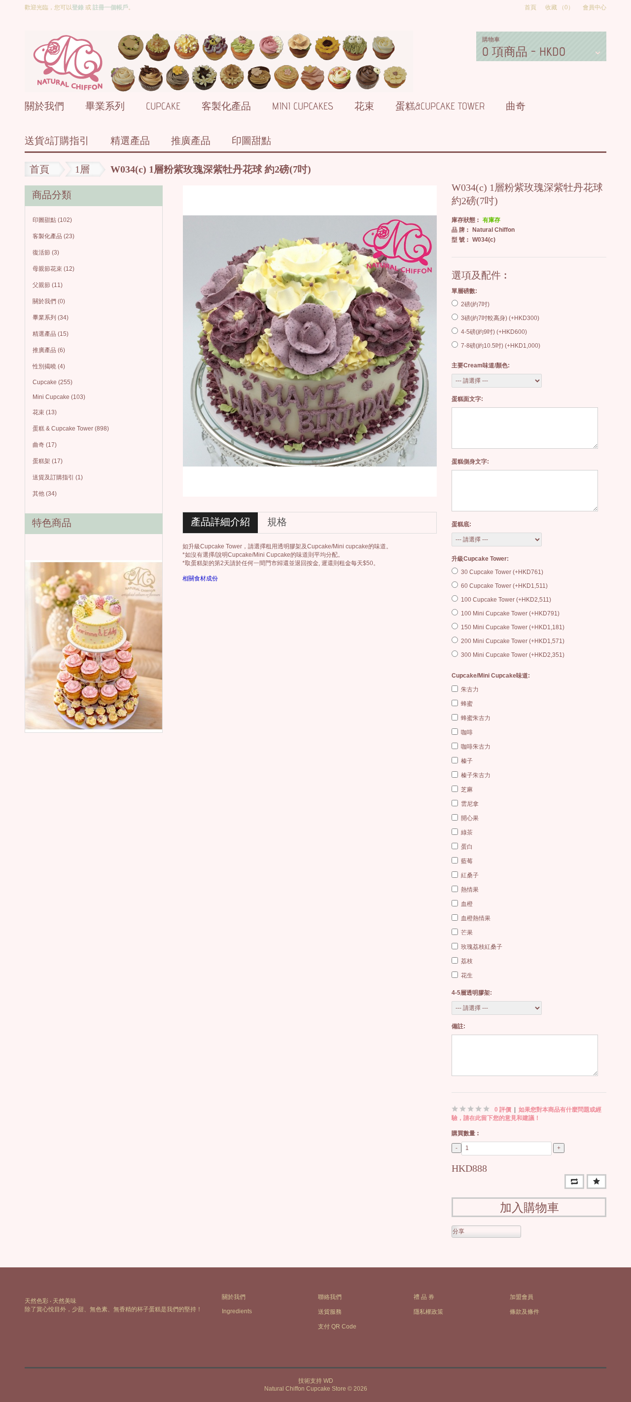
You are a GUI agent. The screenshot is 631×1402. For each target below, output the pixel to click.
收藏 (596, 1181)
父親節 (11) (48, 285)
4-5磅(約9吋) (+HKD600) (494, 331)
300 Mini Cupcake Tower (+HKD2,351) (512, 654)
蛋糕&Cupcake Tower (440, 106)
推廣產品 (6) (49, 350)
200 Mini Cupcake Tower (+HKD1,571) (512, 641)
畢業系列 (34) (51, 317)
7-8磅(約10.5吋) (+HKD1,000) (500, 345)
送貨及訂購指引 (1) (58, 477)
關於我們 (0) (49, 301)
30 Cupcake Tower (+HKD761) (502, 572)
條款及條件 (524, 1311)
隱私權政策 (428, 1311)
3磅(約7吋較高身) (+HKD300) (500, 318)
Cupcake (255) (52, 382)
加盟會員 (521, 1297)
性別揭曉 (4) (49, 366)
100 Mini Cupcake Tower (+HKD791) (510, 613)
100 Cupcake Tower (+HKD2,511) (506, 599)
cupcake (163, 106)
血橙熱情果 (476, 918)
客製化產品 (226, 106)
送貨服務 (330, 1311)
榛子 (467, 760)
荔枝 (467, 961)
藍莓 (467, 861)
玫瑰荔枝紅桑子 (481, 946)
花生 (467, 975)
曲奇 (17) (45, 444)
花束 (364, 106)
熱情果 (470, 889)
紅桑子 (470, 875)
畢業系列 (105, 106)
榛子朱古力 (476, 775)
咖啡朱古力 (476, 746)
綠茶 (467, 832)
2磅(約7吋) (475, 304)
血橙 (467, 903)
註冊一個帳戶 (110, 7)
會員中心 (594, 7)
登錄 (78, 7)
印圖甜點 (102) (52, 219)
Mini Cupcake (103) (59, 397)
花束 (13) (45, 412)
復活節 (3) (46, 252)
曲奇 (516, 106)
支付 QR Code (337, 1326)
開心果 (470, 818)
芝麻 (467, 789)
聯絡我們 (330, 1297)
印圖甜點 (251, 140)
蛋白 (467, 846)
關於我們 (44, 106)
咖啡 (467, 732)
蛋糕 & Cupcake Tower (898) (71, 428)
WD (328, 1380)
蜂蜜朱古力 (476, 718)
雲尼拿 (470, 803)
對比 (574, 1181)
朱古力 (470, 689)
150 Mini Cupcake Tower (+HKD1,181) (512, 627)
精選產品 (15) (51, 333)
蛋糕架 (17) (48, 461)
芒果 (467, 932)
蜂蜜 (467, 703)
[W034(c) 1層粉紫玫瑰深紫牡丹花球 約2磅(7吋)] (310, 340)
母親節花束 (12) (53, 268)
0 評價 (502, 1109)
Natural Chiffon (493, 229)
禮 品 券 (424, 1297)
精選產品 (130, 140)
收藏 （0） (559, 7)
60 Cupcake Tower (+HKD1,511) (504, 585)
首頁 (530, 7)
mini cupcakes (302, 106)
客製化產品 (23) (53, 236)
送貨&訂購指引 (57, 140)
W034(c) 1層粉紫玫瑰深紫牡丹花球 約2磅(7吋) (210, 169)
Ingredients (237, 1311)
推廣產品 (190, 140)
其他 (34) (45, 493)
